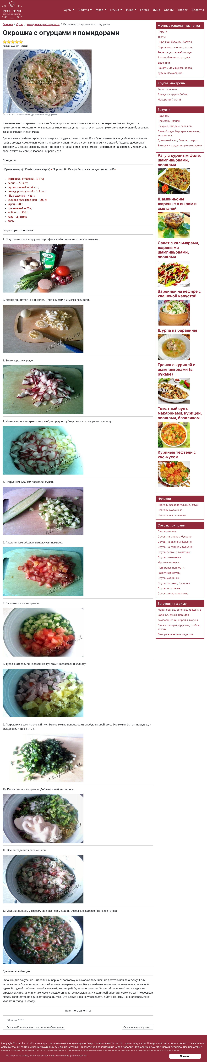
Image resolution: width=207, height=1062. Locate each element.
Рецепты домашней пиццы (175, 52)
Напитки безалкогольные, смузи (178, 504)
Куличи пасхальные (170, 73)
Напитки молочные (170, 510)
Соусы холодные (169, 578)
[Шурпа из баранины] (174, 346)
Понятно (185, 1056)
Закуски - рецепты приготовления (180, 145)
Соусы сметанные (169, 557)
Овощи (169, 9)
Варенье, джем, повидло (173, 614)
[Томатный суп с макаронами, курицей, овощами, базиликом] (174, 434)
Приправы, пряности (171, 567)
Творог (183, 9)
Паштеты (163, 115)
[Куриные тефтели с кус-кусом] (174, 473)
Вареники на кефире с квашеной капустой (179, 293)
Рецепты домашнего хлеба (175, 67)
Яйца (156, 9)
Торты (162, 36)
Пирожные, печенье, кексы (175, 47)
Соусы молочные (169, 588)
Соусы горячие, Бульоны (174, 583)
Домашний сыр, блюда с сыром (178, 140)
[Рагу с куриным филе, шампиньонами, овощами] (174, 181)
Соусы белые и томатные (174, 552)
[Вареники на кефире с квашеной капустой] (174, 312)
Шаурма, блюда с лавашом (175, 126)
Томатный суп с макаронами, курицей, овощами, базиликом (180, 413)
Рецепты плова (167, 89)
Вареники (164, 62)
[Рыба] (134, 10)
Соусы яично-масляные (173, 593)
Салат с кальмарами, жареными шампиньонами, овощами (178, 250)
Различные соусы (169, 572)
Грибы (144, 9)
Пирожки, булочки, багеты (175, 42)
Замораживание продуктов (175, 634)
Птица (114, 9)
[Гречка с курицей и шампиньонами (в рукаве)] (174, 390)
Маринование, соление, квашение (179, 609)
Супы (67, 9)
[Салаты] (90, 10)
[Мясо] (104, 10)
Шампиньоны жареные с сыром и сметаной (177, 204)
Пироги (162, 31)
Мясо (99, 9)
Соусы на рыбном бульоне (175, 541)
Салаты (83, 9)
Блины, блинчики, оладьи (174, 57)
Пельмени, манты (169, 120)
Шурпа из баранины (177, 330)
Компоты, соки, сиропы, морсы (178, 620)
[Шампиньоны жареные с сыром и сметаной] (174, 225)
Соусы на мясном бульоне (174, 536)
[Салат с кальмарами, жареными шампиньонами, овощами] (174, 273)
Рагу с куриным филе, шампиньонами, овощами (179, 160)
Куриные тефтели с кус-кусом (177, 454)
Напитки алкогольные (172, 515)
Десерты (198, 9)
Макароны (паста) (169, 99)
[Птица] (120, 10)
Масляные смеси (168, 562)
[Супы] (72, 10)
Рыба (129, 9)
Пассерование (167, 531)
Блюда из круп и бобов (172, 94)
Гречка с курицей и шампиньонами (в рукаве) (177, 369)
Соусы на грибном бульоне (175, 546)
